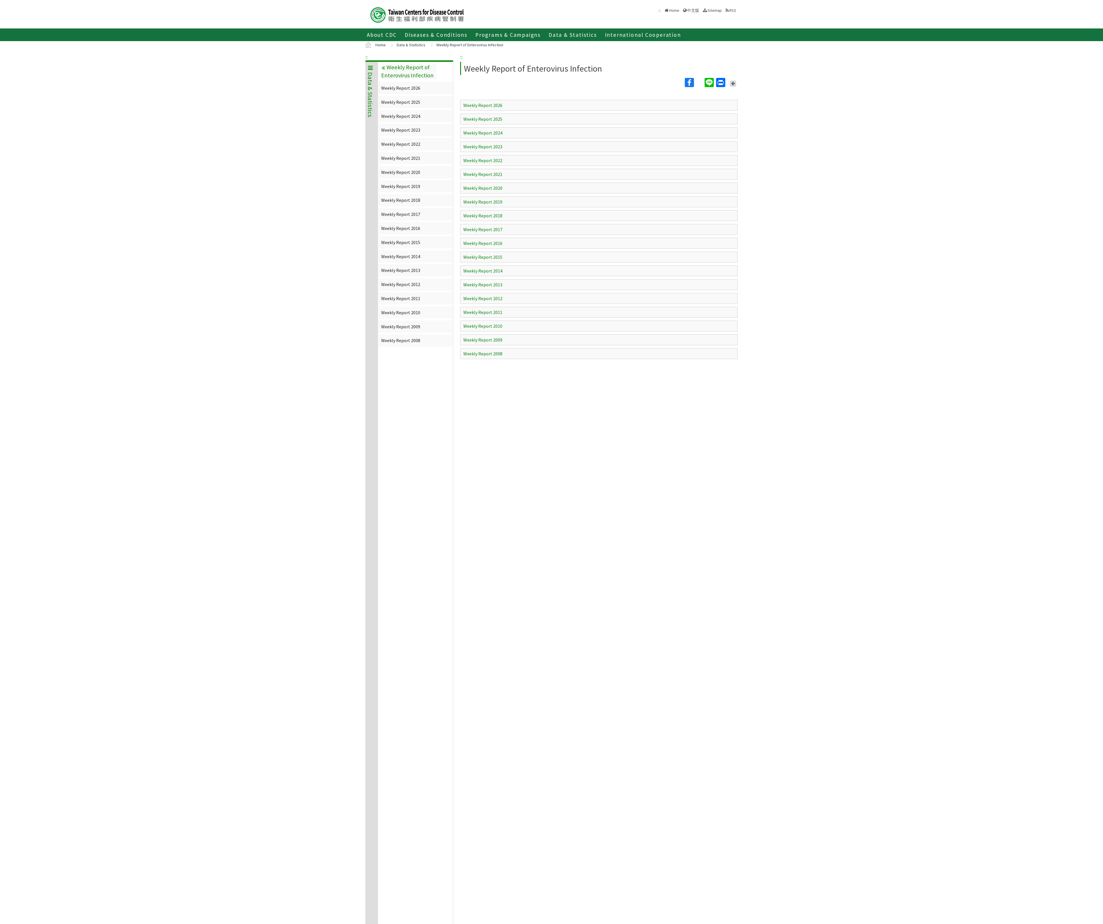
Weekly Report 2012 (400, 284)
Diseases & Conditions (436, 34)
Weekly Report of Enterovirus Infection (469, 44)
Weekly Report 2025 (400, 102)
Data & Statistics (573, 34)
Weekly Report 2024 (400, 116)
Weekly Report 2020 (400, 172)
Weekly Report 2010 (400, 312)
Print (721, 82)
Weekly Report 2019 (400, 186)
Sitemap (714, 10)
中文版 (693, 10)
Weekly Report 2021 (400, 158)
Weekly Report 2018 (400, 200)
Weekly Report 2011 (400, 298)
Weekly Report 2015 (400, 242)
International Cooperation (643, 34)
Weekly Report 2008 (400, 340)
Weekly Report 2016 (400, 228)
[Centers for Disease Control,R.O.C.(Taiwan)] (417, 14)
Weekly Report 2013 (400, 270)
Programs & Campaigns (508, 34)
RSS (732, 10)
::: (366, 57)
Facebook (694, 82)
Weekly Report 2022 (400, 144)
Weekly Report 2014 (400, 256)
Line (710, 82)
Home (674, 10)
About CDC (382, 34)
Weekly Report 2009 (400, 326)
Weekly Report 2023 (400, 130)
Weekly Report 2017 (400, 214)
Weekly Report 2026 (400, 88)
